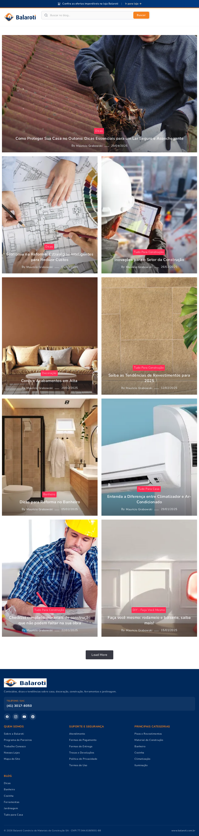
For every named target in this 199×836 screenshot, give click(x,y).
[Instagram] (15, 716)
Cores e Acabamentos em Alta (50, 380)
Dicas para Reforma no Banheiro (50, 502)
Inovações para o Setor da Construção (149, 259)
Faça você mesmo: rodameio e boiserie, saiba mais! (149, 620)
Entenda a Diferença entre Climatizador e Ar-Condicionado (149, 499)
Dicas (99, 131)
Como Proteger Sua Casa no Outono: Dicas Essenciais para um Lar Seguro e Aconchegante (99, 138)
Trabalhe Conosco (15, 746)
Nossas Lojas (12, 752)
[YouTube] (24, 716)
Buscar (141, 15)
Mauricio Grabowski (89, 146)
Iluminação (141, 765)
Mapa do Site (12, 759)
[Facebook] (7, 716)
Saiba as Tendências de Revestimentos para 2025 (149, 378)
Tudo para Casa (13, 815)
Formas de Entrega (81, 746)
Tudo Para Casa (149, 489)
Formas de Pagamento (83, 740)
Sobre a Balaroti (14, 734)
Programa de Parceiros (18, 740)
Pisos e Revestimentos (148, 734)
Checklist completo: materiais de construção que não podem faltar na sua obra (50, 620)
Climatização (142, 759)
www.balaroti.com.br (183, 830)
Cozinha (139, 752)
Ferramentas (11, 802)
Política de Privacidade (83, 759)
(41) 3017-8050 (19, 706)
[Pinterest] (33, 716)
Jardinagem (11, 808)
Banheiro (49, 494)
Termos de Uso (78, 765)
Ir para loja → (133, 3)
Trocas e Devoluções (81, 752)
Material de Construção (148, 740)
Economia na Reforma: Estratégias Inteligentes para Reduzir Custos (49, 257)
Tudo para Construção (149, 252)
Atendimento (77, 734)
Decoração (49, 373)
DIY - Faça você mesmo (149, 610)
